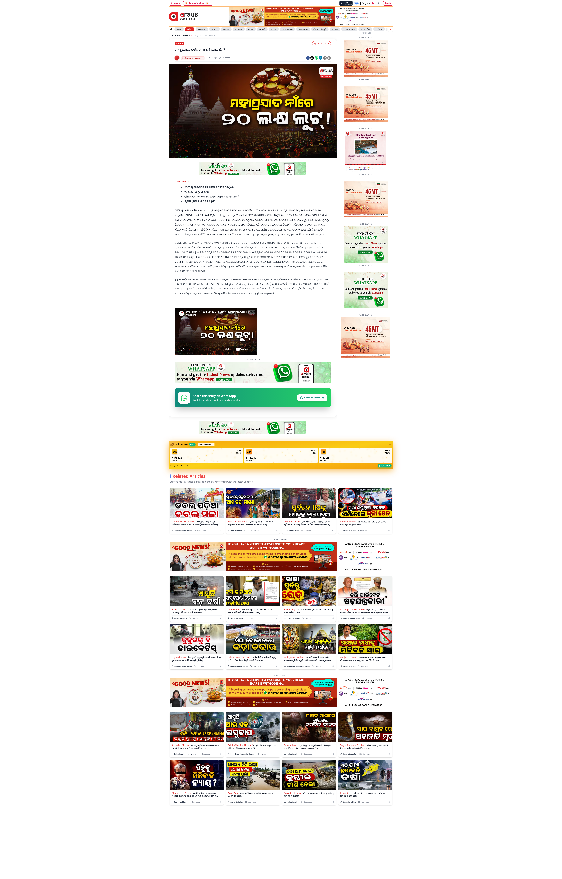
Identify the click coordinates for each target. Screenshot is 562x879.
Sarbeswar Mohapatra (191, 58)
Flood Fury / (233, 802)
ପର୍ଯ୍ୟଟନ (238, 29)
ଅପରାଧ (335, 29)
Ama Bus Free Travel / (238, 530)
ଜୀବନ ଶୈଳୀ (365, 29)
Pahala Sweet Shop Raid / (240, 666)
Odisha (186, 36)
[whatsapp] (316, 58)
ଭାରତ (179, 29)
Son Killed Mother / (181, 754)
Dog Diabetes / (179, 666)
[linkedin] (320, 58)
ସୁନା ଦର (226, 29)
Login (388, 3)
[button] (206, 464)
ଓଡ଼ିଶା (189, 29)
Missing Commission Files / (353, 618)
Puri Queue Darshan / (294, 666)
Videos (174, 3)
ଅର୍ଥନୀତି (262, 29)
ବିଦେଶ (250, 29)
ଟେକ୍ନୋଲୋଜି (287, 29)
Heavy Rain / (346, 802)
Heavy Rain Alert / (180, 618)
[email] (325, 58)
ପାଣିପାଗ (379, 29)
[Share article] (220, 539)
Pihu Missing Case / (181, 802)
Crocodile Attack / (292, 802)
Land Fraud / (234, 618)
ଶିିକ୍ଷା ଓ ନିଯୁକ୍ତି (319, 29)
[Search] (379, 3)
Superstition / (290, 754)
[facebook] (308, 58)
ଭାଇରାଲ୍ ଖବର (349, 29)
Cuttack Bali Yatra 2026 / (183, 530)
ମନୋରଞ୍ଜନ (303, 29)
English (366, 3)
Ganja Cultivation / (349, 666)
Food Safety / (290, 618)
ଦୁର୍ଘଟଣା (214, 29)
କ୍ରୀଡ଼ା (273, 29)
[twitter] (312, 58)
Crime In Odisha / (292, 530)
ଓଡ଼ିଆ (356, 3)
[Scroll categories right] (390, 29)
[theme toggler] (373, 3)
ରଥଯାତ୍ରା (202, 29)
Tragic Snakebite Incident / (353, 754)
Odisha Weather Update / (240, 754)
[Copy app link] (329, 58)
